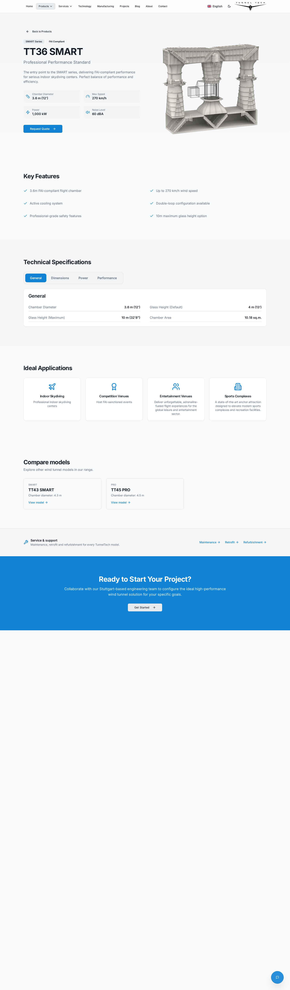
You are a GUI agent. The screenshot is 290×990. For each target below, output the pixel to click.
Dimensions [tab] (60, 278)
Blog (137, 6)
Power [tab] (83, 278)
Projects (124, 6)
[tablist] (73, 278)
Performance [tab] (107, 278)
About (149, 6)
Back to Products (41, 31)
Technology (84, 6)
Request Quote (40, 128)
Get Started (141, 607)
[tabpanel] (145, 308)
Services (63, 6)
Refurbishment (253, 542)
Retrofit (230, 542)
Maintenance (207, 542)
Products (44, 6)
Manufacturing (105, 6)
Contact (162, 6)
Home (29, 6)
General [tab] (36, 278)
